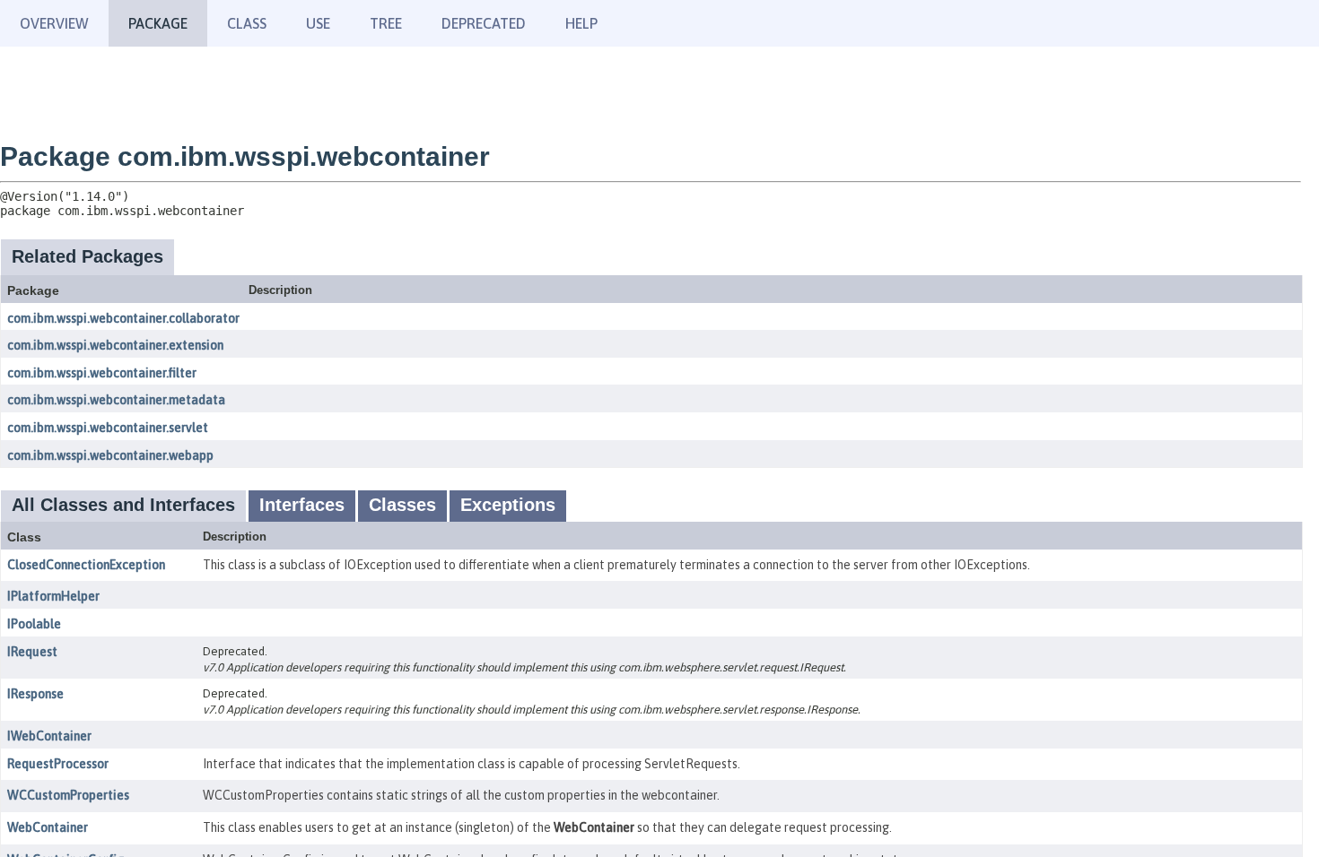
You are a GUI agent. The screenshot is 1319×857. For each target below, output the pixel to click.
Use (318, 23)
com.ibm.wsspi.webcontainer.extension (115, 345)
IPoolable (34, 624)
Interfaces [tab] (302, 505)
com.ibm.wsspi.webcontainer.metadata (116, 400)
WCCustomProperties (68, 795)
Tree (386, 23)
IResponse (35, 694)
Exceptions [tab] (507, 505)
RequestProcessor (58, 764)
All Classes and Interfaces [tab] (123, 505)
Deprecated (483, 23)
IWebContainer (49, 736)
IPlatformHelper (53, 596)
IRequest (32, 652)
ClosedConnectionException (86, 565)
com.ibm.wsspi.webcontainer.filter (102, 373)
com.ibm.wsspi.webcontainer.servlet (107, 427)
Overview (54, 23)
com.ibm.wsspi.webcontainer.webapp (110, 455)
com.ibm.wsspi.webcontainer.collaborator (123, 318)
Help (581, 23)
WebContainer (47, 827)
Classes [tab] (402, 505)
